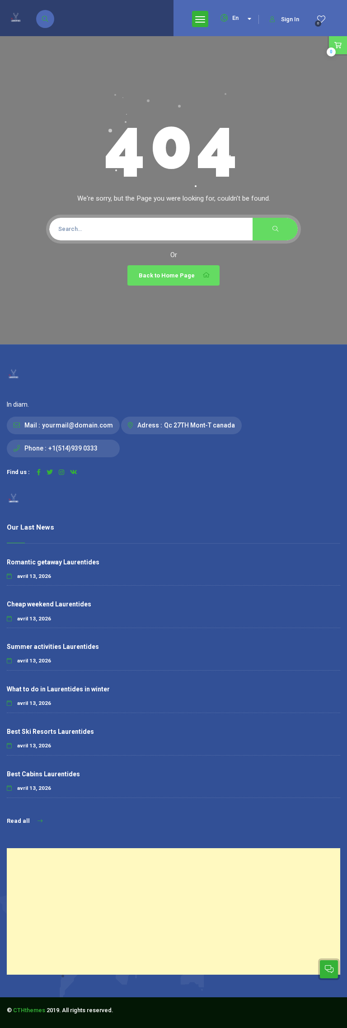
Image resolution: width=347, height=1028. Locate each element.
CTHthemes (29, 1010)
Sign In (290, 19)
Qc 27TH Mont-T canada (199, 425)
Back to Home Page (167, 275)
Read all (19, 820)
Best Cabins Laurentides (43, 774)
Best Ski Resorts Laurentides (50, 731)
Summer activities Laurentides (53, 646)
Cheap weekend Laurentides (49, 604)
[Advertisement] (173, 911)
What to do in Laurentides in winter (58, 689)
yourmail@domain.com (77, 425)
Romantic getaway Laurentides (53, 562)
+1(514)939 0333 (73, 448)
